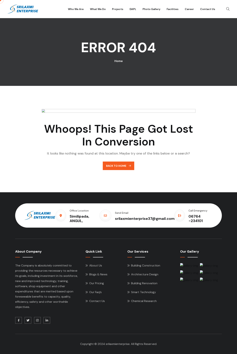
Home (118, 61)
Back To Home (116, 165)
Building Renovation (144, 283)
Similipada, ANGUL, (79, 218)
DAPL (133, 9)
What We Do (98, 9)
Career (189, 9)
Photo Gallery (151, 9)
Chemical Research (144, 301)
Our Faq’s (95, 292)
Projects (117, 9)
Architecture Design (144, 274)
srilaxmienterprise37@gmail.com (145, 218)
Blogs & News (98, 274)
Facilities (172, 9)
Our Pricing (96, 283)
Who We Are (76, 9)
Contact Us (207, 9)
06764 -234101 (195, 218)
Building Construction (145, 265)
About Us (95, 265)
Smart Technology (143, 292)
